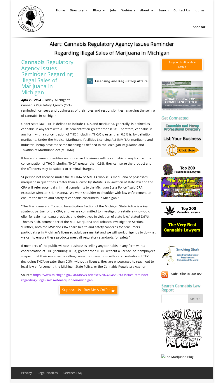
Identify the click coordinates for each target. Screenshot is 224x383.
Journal (200, 10)
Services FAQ (72, 373)
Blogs (97, 10)
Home (60, 10)
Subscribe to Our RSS (187, 274)
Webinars (128, 10)
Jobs (113, 10)
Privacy (26, 373)
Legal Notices (48, 373)
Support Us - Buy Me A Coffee (86, 289)
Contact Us (181, 10)
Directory (77, 10)
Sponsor (199, 27)
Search (164, 10)
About (144, 10)
